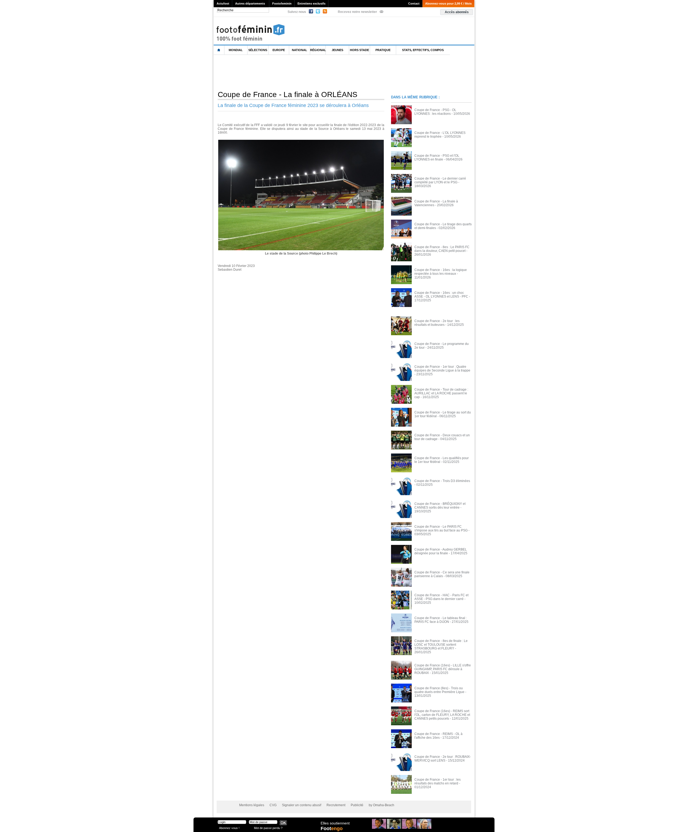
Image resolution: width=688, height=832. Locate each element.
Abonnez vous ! (229, 827)
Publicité (357, 805)
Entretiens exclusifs (311, 3)
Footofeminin (282, 3)
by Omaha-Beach (381, 805)
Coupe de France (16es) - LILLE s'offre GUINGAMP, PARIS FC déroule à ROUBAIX (442, 669)
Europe (279, 50)
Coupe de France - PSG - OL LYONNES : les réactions (435, 112)
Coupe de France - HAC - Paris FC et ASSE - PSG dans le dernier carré (441, 597)
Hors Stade (359, 50)
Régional (318, 50)
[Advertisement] (311, 72)
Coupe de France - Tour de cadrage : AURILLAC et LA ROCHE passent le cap (441, 393)
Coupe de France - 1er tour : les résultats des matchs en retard (437, 781)
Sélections (257, 50)
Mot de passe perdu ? (268, 827)
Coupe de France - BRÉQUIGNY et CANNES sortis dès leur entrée (439, 505)
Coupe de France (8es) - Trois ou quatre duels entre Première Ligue (439, 690)
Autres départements (250, 3)
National (299, 50)
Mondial (236, 50)
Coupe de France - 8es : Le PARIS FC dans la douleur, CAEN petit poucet (442, 249)
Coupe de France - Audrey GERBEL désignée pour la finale (440, 551)
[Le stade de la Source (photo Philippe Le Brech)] (301, 141)
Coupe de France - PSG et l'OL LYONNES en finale (436, 157)
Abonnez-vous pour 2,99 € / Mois (448, 3)
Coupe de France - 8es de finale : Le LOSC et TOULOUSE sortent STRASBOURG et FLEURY (441, 644)
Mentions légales (251, 805)
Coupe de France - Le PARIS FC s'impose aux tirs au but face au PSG (441, 528)
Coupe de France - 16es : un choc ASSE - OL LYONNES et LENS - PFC (441, 294)
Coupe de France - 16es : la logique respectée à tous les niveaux (440, 272)
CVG (273, 805)
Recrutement (336, 805)
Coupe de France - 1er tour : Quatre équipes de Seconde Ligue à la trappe (442, 368)
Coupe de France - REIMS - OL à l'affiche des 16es (438, 736)
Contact (414, 3)
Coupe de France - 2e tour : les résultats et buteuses (437, 323)
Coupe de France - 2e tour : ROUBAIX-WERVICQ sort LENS (442, 758)
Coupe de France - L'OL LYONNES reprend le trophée (439, 134)
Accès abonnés (457, 12)
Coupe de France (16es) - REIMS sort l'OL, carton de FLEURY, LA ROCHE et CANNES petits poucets (442, 714)
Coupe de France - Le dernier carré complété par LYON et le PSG (440, 180)
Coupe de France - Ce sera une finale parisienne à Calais (442, 574)
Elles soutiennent (335, 823)
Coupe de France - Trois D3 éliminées (442, 481)
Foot (332, 828)
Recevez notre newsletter (357, 12)
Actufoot (223, 3)
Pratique (382, 50)
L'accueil (219, 50)
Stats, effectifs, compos (423, 50)
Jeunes (337, 50)
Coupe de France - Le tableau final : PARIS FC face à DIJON (440, 620)
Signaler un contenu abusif (301, 805)
